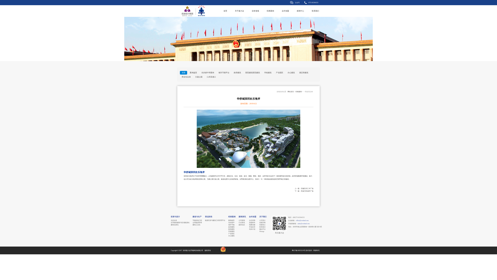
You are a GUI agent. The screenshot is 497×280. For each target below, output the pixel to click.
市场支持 (252, 227)
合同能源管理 (197, 222)
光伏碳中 (231, 222)
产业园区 (279, 73)
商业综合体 (186, 77)
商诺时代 (316, 250)
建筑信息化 (175, 225)
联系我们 (315, 11)
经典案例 (270, 11)
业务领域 (255, 11)
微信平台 (262, 229)
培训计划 (252, 229)
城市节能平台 (223, 73)
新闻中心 (300, 11)
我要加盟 (252, 225)
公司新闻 (242, 220)
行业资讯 (242, 222)
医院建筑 (231, 229)
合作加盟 (285, 11)
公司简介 (262, 220)
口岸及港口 (211, 77)
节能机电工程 (197, 220)
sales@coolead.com (304, 224)
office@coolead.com (302, 220)
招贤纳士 (262, 225)
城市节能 (231, 225)
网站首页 (291, 92)
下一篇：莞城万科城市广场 (304, 191)
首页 (225, 11)
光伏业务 (174, 220)
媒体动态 (242, 225)
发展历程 (262, 222)
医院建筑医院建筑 (252, 73)
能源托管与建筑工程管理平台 (215, 220)
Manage (261, 231)
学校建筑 (268, 73)
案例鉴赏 (193, 73)
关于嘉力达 (239, 11)
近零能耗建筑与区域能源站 (180, 222)
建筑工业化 (196, 225)
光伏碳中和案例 (207, 73)
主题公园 (198, 77)
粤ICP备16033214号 (298, 250)
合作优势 (252, 220)
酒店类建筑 (303, 73)
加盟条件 (252, 222)
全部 (183, 73)
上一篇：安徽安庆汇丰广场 (304, 188)
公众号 (297, 3)
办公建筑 (291, 73)
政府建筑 (237, 73)
